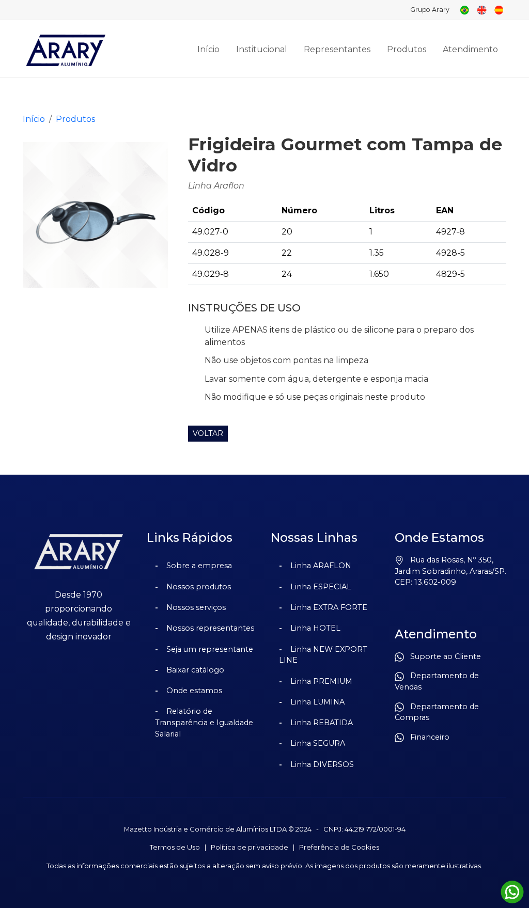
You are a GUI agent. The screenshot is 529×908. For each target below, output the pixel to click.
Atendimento (470, 49)
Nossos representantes (210, 628)
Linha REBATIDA (321, 722)
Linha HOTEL (315, 628)
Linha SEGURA (317, 743)
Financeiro (426, 737)
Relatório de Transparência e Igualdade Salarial (204, 722)
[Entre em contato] (512, 892)
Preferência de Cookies (339, 847)
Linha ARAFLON (320, 565)
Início (208, 49)
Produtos (406, 49)
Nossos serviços (196, 607)
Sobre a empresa (199, 565)
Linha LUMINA (317, 702)
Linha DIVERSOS (322, 764)
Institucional (261, 49)
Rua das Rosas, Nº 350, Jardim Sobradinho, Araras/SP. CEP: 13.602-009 (450, 571)
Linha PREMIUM (321, 681)
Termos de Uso (175, 847)
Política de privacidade (249, 847)
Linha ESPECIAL (320, 586)
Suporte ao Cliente (442, 656)
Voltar (208, 433)
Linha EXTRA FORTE (328, 607)
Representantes (337, 49)
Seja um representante (209, 649)
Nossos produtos (198, 586)
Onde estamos (194, 690)
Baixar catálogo (195, 670)
